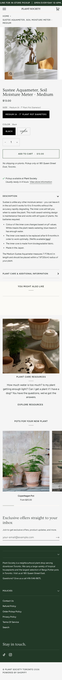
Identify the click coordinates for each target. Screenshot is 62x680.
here (48, 239)
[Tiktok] (4, 654)
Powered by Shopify (15, 672)
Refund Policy (9, 606)
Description (10, 196)
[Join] (55, 537)
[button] (31, 554)
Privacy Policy (9, 617)
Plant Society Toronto (19, 669)
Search (6, 627)
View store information (41, 182)
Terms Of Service (11, 622)
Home (6, 16)
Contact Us (8, 601)
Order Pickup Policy (12, 611)
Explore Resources (30, 404)
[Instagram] (10, 654)
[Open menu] (8, 9)
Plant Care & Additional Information (25, 274)
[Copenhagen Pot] (26, 461)
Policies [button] (7, 591)
